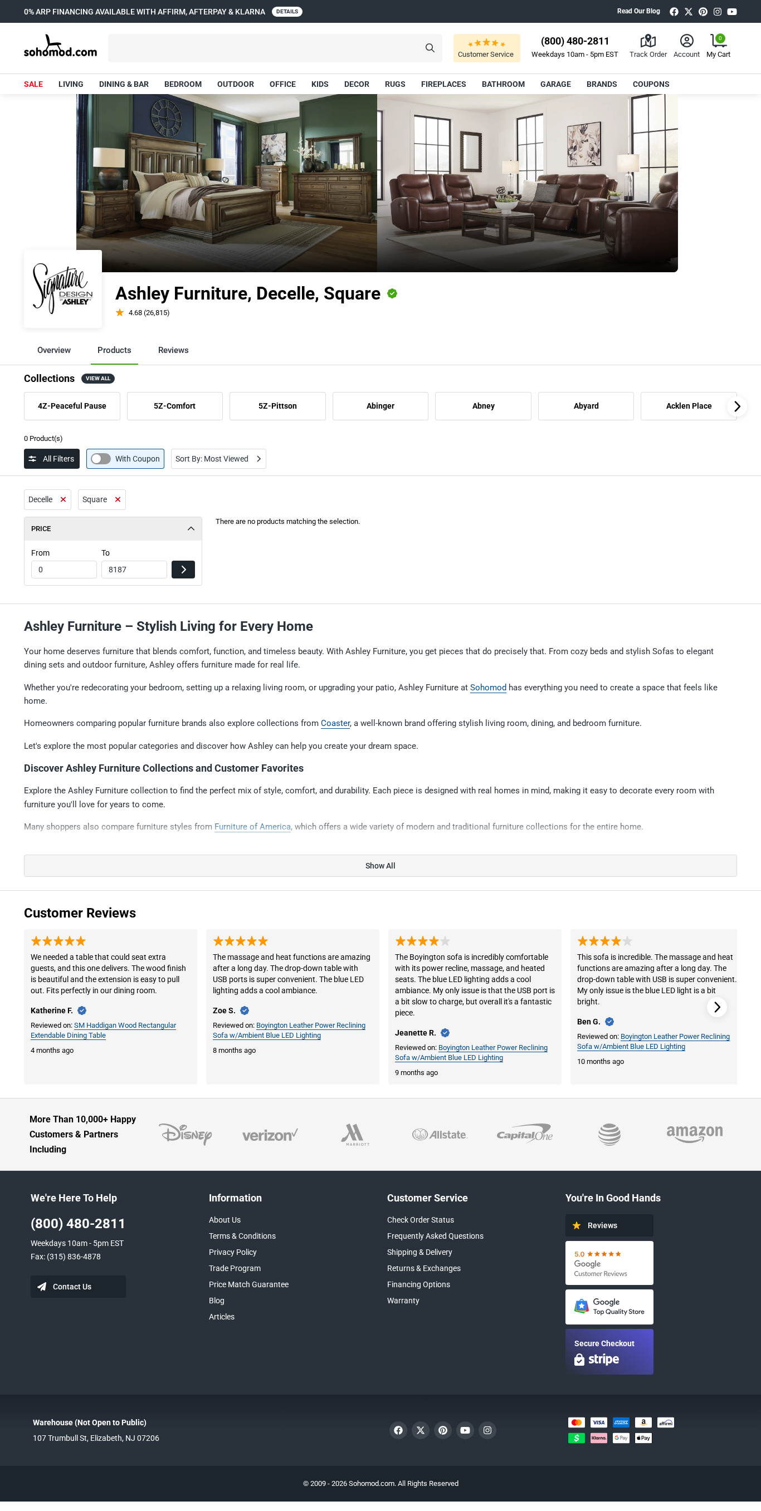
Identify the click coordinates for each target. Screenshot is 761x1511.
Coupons (651, 84)
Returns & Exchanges (424, 1268)
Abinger (380, 405)
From (40, 552)
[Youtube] (732, 11)
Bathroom (503, 84)
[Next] (737, 406)
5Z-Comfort (175, 405)
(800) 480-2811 (78, 1224)
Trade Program (235, 1268)
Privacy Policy (233, 1252)
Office (283, 84)
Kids (320, 84)
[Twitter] (689, 11)
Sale (33, 84)
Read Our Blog (638, 11)
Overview (54, 350)
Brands (602, 84)
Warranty (403, 1300)
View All (98, 378)
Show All (380, 865)
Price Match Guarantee (249, 1284)
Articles (222, 1316)
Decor (356, 84)
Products (114, 350)
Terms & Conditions (242, 1236)
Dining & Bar (124, 84)
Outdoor (235, 84)
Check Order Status (420, 1219)
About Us (225, 1219)
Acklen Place (689, 405)
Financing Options (418, 1284)
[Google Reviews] (609, 1263)
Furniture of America (252, 827)
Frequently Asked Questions (435, 1236)
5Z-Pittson (277, 405)
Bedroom (183, 84)
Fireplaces (443, 84)
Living (71, 84)
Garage (555, 84)
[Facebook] (674, 11)
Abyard (586, 405)
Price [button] (41, 528)
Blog (217, 1300)
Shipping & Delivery (419, 1252)
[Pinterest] (703, 11)
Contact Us (72, 1286)
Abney (483, 405)
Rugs (395, 84)
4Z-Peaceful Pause (72, 405)
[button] (275, 48)
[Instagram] (718, 11)
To (105, 552)
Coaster (335, 723)
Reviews (173, 350)
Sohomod (488, 688)
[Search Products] (430, 48)
